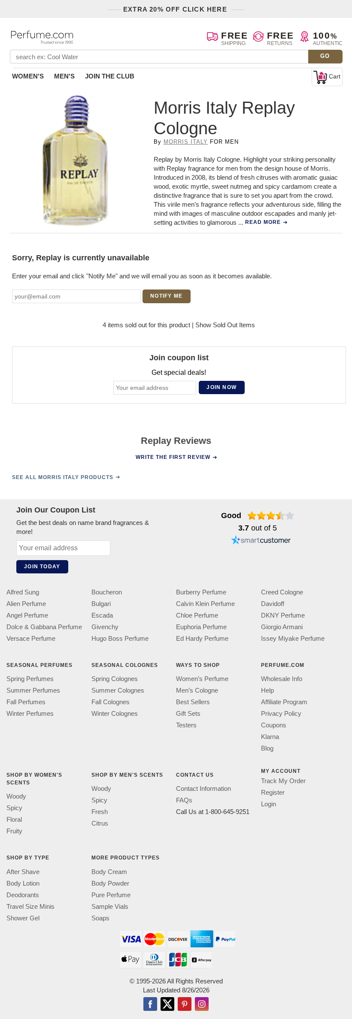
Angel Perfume (27, 615)
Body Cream (109, 871)
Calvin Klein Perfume (205, 603)
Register (273, 792)
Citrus (99, 823)
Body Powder (110, 883)
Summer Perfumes (33, 690)
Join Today (42, 567)
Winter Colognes (114, 713)
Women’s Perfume (202, 678)
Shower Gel (22, 918)
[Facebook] (150, 1005)
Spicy (14, 807)
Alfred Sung (22, 592)
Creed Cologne (282, 592)
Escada (102, 615)
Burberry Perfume (201, 592)
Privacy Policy (281, 713)
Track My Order (283, 780)
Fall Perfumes (26, 701)
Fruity (14, 831)
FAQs (184, 800)
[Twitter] (167, 1005)
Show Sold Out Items (225, 325)
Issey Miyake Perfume (293, 638)
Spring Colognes (114, 678)
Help (267, 690)
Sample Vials (109, 906)
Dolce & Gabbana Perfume (44, 626)
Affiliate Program (284, 701)
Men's (64, 76)
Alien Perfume (26, 603)
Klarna (270, 736)
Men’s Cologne (197, 690)
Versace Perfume (30, 638)
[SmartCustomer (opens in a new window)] (261, 541)
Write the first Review (173, 457)
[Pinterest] (184, 1005)
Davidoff (272, 603)
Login (268, 804)
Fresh (99, 811)
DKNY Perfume (283, 615)
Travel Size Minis (30, 906)
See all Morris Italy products (62, 477)
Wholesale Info (281, 678)
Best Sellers (193, 701)
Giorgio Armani (282, 626)
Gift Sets (188, 713)
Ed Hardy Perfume (202, 638)
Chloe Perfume (197, 615)
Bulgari (101, 603)
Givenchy (104, 626)
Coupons (273, 725)
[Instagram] (202, 1005)
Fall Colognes (110, 701)
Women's (28, 76)
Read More (263, 222)
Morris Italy (186, 142)
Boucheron (106, 592)
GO (325, 56)
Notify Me (166, 296)
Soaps (100, 918)
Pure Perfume (110, 894)
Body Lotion (22, 883)
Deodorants (22, 894)
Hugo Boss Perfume (120, 638)
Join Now (221, 387)
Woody (16, 796)
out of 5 (257, 528)
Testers (186, 725)
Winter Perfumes (30, 713)
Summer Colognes (117, 690)
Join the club (109, 76)
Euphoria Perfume (201, 626)
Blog (267, 748)
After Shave (22, 871)
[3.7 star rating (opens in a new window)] (271, 515)
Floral (14, 819)
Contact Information (203, 788)
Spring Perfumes (30, 678)
